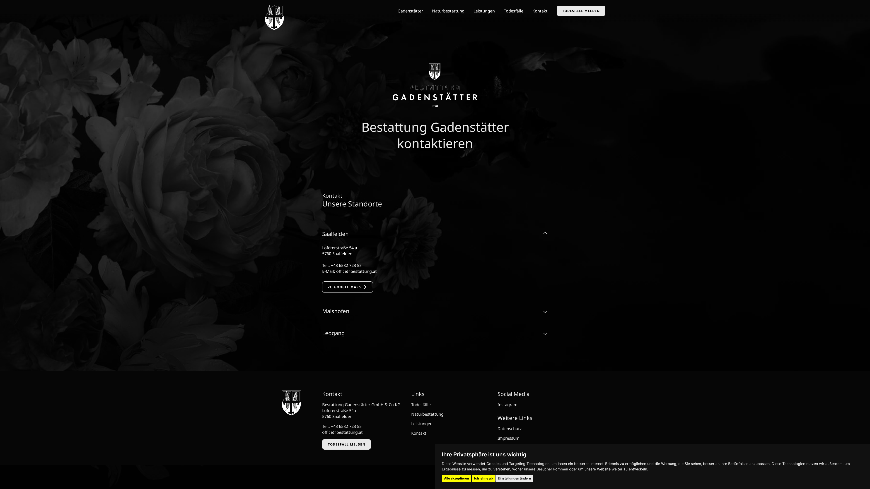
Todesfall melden (346, 444)
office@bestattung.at (356, 271)
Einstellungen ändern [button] (514, 478)
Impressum (509, 438)
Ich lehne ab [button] (483, 478)
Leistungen (484, 11)
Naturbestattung (448, 11)
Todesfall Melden (581, 11)
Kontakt (540, 11)
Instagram (507, 404)
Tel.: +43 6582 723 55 (342, 426)
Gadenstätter (410, 11)
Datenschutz (510, 428)
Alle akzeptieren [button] (456, 478)
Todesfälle (513, 11)
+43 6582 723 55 (346, 265)
